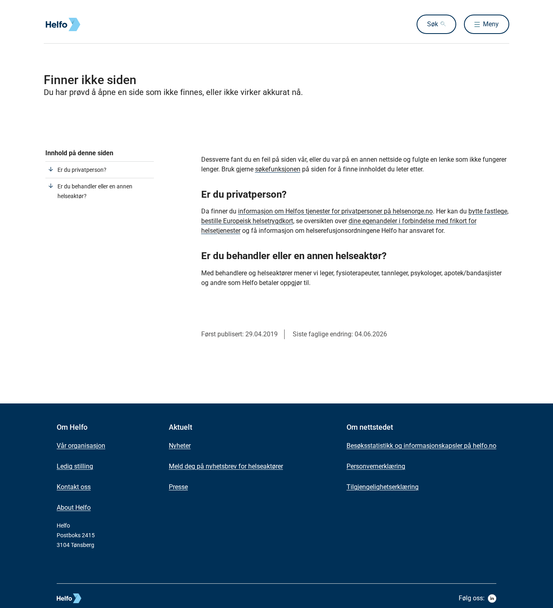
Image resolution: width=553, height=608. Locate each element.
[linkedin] (492, 598)
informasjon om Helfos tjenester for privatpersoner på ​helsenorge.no (335, 211)
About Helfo (74, 507)
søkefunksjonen (277, 169)
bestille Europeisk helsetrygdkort (247, 221)
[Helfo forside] (102, 25)
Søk (432, 24)
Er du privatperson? (81, 170)
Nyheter (180, 446)
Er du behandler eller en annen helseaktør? (94, 191)
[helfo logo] (99, 598)
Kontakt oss (74, 487)
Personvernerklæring (376, 466)
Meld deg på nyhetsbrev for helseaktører (226, 466)
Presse (178, 487)
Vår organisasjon (81, 446)
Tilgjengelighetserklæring (383, 487)
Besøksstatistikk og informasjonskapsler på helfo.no (421, 446)
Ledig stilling (75, 466)
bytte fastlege (487, 211)
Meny (491, 24)
